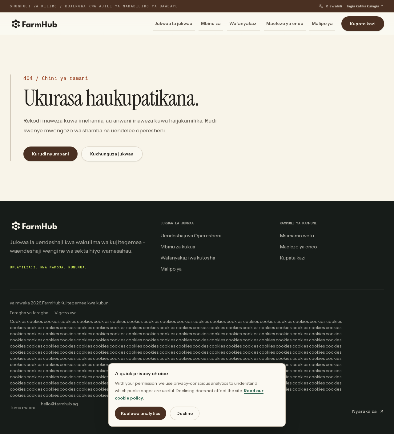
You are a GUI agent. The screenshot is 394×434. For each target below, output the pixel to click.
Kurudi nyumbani (50, 154)
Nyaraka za (364, 411)
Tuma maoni (22, 407)
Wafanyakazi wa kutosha (187, 258)
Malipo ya (322, 23)
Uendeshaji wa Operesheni (190, 235)
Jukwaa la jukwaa (173, 23)
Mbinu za (211, 23)
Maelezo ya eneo (284, 23)
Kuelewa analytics (140, 413)
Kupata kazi (363, 23)
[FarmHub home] (34, 23)
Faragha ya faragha (29, 312)
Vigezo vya (65, 312)
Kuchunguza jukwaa (112, 154)
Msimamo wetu (297, 235)
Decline (184, 413)
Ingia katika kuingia (363, 6)
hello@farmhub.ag (59, 404)
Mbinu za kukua (177, 246)
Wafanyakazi (243, 23)
